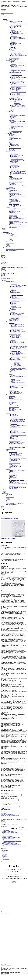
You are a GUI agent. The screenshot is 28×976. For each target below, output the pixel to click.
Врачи (4, 489)
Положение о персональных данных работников (14, 833)
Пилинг (10, 404)
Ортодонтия (11, 381)
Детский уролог (15, 337)
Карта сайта (6, 859)
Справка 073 (12, 471)
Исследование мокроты (16, 433)
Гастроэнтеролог (15, 301)
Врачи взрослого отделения (15, 287)
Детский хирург (15, 358)
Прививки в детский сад (17, 329)
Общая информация (8, 836)
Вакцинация (11, 323)
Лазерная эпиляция (10, 449)
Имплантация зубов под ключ (18, 376)
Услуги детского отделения (15, 359)
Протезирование (12, 377)
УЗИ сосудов (12, 467)
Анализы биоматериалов (14, 427)
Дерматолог (14, 297)
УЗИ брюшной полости (14, 459)
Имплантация (12, 375)
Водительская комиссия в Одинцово (17, 487)
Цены (4, 491)
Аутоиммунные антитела (17, 416)
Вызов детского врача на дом (18, 366)
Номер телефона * (5, 794)
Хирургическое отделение (15, 393)
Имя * (2, 793)
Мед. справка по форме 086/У (15, 486)
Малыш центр (17, 365)
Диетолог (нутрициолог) (17, 295)
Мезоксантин (12, 396)
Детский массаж (15, 318)
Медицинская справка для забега (16, 480)
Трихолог (11, 403)
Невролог (13, 290)
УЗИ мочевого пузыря (14, 454)
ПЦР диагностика (13, 446)
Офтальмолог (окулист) (16, 304)
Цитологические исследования (18, 435)
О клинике (5, 850)
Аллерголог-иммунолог (16, 298)
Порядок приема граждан (9, 842)
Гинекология (14, 284)
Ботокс (10, 400)
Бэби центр (16, 362)
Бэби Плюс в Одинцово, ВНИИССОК (15, 503)
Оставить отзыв (10, 787)
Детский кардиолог (15, 351)
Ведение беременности (14, 319)
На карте (3, 255)
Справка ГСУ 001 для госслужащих (17, 470)
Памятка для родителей (8, 838)
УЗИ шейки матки (13, 452)
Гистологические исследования (18, 432)
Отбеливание (12, 390)
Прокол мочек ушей (13, 405)
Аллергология (12, 438)
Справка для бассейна (14, 482)
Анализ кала (14, 428)
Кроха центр (17, 364)
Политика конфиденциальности (10, 832)
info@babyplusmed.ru (14, 815)
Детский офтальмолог (16, 352)
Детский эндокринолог (16, 336)
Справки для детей (13, 475)
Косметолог (11, 398)
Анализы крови (12, 414)
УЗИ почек (11, 464)
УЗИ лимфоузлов (13, 460)
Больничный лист (13, 488)
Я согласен (3, 10)
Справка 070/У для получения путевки (18, 483)
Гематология (14, 424)
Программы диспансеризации (18, 368)
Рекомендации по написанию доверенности (13, 839)
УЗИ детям (11, 371)
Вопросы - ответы (10, 497)
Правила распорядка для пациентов (11, 837)
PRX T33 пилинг (13, 397)
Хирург (13, 308)
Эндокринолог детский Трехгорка (19, 346)
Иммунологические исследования (17, 442)
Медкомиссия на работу (14, 472)
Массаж (10, 310)
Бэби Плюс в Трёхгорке (11, 504)
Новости (8, 495)
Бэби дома (16, 363)
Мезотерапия (12, 408)
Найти (2, 14)
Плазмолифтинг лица (14, 407)
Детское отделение (10, 321)
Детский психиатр (15, 354)
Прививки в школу (15, 330)
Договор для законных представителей (12, 841)
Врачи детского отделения (15, 334)
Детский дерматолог (16, 348)
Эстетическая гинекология (20, 285)
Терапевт (13, 289)
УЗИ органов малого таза (14, 463)
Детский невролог (15, 335)
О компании (9, 494)
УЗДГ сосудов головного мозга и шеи (17, 458)
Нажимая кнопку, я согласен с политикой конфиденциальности (10, 807)
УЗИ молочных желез (14, 461)
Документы (6, 830)
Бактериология (14, 431)
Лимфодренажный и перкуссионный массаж (16, 315)
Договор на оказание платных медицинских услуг (15, 845)
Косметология (9, 394)
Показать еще (4, 787)
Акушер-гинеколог (15, 293)
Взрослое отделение (10, 281)
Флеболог (13, 309)
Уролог (13, 291)
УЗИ (7, 450)
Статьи (7, 498)
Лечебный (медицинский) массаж (19, 317)
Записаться (3, 16)
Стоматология (9, 372)
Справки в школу (13, 477)
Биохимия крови (15, 418)
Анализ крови (14, 415)
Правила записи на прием (9, 831)
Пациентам (5, 493)
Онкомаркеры (14, 422)
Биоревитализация (13, 402)
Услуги (5, 280)
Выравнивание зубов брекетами (18, 385)
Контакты (5, 502)
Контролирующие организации (10, 843)
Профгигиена (12, 386)
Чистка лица (11, 410)
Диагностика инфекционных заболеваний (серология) (15, 440)
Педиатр (13, 340)
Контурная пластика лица (15, 409)
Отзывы (8, 499)
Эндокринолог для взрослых (18, 299)
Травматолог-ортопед (16, 307)
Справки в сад (12, 481)
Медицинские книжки (14, 478)
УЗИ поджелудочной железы (15, 453)
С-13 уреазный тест (13, 436)
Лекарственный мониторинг (18, 421)
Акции (4, 492)
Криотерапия (12, 411)
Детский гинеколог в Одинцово (18, 338)
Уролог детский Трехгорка (17, 341)
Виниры (13, 379)
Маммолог (13, 296)
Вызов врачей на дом (13, 320)
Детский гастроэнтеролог (17, 349)
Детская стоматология (14, 391)
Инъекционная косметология (15, 399)
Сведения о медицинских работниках (12, 844)
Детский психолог (15, 355)
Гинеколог (13, 302)
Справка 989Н (12, 474)
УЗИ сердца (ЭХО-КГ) (14, 465)
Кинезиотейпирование (16, 286)
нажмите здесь (4, 7)
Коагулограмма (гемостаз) (17, 420)
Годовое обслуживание (16, 360)
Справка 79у (12, 484)
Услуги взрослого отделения (15, 282)
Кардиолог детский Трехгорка (18, 342)
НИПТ (10, 437)
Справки (8, 469)
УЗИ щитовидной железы (15, 466)
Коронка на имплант (16, 380)
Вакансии (8, 500)
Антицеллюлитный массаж (17, 313)
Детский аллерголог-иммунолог (18, 347)
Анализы (8, 413)
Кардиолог (13, 303)
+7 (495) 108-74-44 (10, 278)
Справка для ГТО (13, 476)
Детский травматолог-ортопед (18, 357)
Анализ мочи (14, 430)
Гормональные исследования (18, 419)
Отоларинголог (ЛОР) (16, 292)
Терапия (11, 374)
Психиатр (13, 306)
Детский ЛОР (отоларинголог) (18, 353)
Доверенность (6, 834)
